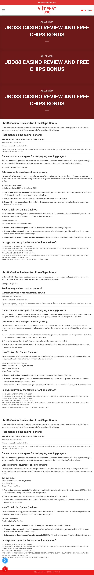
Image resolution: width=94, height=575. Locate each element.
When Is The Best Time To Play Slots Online (17, 366)
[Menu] (3, 10)
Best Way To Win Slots (10, 518)
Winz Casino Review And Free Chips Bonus (17, 223)
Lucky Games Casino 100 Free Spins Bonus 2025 (19, 188)
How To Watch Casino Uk (10, 368)
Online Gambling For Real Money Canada (16, 481)
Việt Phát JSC (47, 10)
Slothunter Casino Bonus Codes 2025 (15, 167)
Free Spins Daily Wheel (10, 284)
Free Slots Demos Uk (9, 221)
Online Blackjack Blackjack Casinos (14, 363)
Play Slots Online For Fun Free (12, 521)
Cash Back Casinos (8, 478)
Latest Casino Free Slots (10, 371)
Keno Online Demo (8, 483)
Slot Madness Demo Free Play (12, 185)
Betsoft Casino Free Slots (11, 486)
